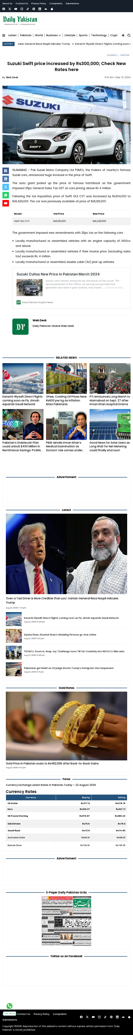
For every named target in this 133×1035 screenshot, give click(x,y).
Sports (83, 35)
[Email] (5, 203)
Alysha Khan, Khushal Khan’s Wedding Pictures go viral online (60, 634)
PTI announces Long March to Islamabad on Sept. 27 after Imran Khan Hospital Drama (110, 400)
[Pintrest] (33, 9)
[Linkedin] (39, 9)
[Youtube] (15, 9)
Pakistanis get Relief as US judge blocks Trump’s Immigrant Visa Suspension (69, 668)
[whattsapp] (10, 1006)
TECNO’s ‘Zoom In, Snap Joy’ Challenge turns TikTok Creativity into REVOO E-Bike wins (74, 651)
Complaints (55, 3)
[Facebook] (3, 9)
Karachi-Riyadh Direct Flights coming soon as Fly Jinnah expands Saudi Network (22, 400)
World (39, 35)
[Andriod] (45, 9)
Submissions (72, 3)
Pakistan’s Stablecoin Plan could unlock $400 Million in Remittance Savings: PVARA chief (21, 448)
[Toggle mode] (123, 35)
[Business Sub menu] (59, 35)
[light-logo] (20, 21)
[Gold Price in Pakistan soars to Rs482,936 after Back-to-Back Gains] (66, 726)
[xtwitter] (9, 9)
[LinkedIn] (5, 179)
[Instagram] (21, 9)
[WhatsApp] (5, 195)
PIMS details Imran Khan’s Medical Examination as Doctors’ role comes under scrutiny (64, 448)
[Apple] (52, 9)
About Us (7, 3)
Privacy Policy (38, 3)
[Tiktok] (27, 9)
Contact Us (22, 3)
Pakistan (25, 35)
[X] (5, 187)
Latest (12, 35)
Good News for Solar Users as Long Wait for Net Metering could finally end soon (110, 446)
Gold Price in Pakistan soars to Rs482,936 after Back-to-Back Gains (52, 763)
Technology (99, 35)
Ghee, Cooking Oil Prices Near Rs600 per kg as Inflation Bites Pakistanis (66, 400)
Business (52, 35)
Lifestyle (70, 35)
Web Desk (12, 77)
